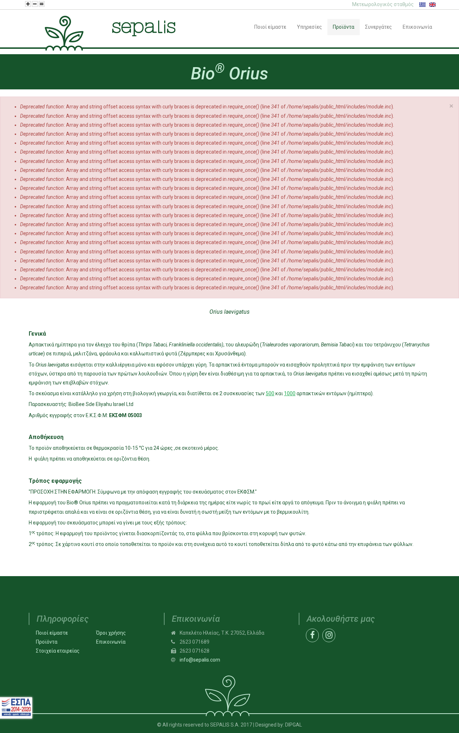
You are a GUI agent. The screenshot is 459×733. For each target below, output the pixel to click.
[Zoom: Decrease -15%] (35, 4)
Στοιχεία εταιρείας (58, 651)
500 (270, 393)
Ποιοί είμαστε (52, 633)
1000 (289, 393)
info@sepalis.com (200, 660)
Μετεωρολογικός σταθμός (383, 4)
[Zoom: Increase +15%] (28, 4)
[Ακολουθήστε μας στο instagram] (328, 634)
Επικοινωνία (111, 642)
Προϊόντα (46, 642)
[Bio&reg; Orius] (422, 4)
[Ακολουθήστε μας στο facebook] (312, 634)
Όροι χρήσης (111, 633)
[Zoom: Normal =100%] (41, 4)
